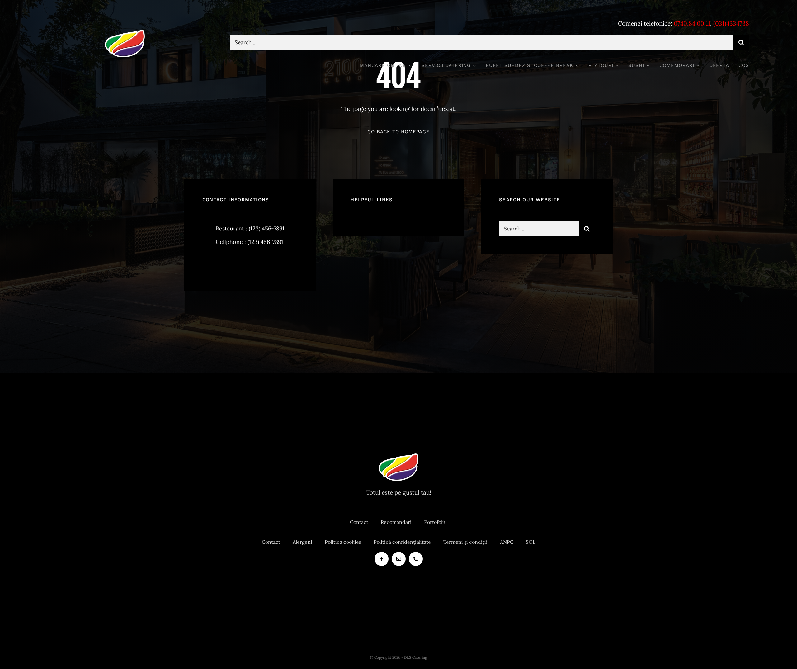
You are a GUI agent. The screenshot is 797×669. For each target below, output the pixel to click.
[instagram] (244, 264)
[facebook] (209, 264)
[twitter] (226, 264)
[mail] (399, 559)
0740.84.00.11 (692, 23)
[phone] (416, 559)
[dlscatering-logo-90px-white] (125, 32)
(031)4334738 (731, 23)
